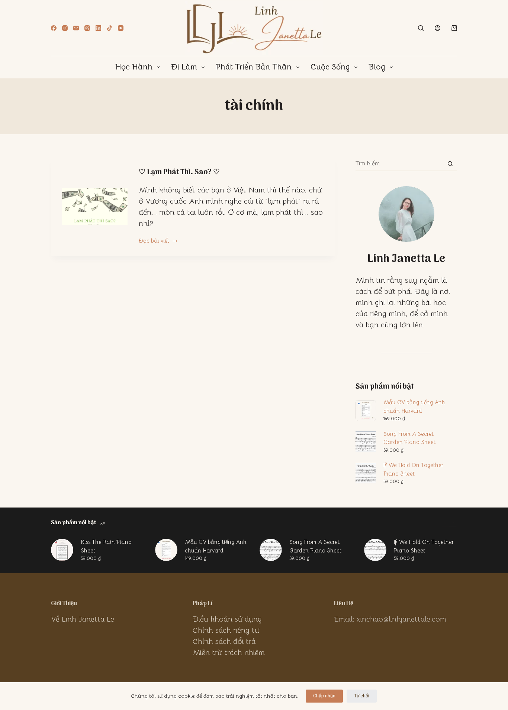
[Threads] (87, 28)
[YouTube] (120, 28)
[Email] (76, 28)
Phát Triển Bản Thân (254, 67)
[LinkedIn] (98, 28)
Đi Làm (184, 67)
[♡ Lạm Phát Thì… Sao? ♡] (95, 206)
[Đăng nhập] (437, 28)
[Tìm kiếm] (421, 28)
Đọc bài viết (154, 241)
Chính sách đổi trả (224, 641)
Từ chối (361, 696)
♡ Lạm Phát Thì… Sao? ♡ (179, 172)
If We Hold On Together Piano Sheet (413, 469)
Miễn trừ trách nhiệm (229, 652)
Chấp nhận (324, 696)
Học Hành (133, 67)
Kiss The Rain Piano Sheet (106, 546)
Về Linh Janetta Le (82, 619)
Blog (377, 67)
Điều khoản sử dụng (227, 619)
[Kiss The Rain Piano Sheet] (62, 550)
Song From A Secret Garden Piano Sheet (409, 438)
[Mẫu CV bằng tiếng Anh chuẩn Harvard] (166, 550)
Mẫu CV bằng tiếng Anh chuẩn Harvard (414, 406)
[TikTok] (109, 28)
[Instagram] (65, 28)
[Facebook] (54, 28)
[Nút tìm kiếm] (450, 163)
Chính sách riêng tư (226, 630)
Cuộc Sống (330, 67)
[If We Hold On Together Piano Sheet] (375, 550)
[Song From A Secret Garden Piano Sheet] (271, 550)
